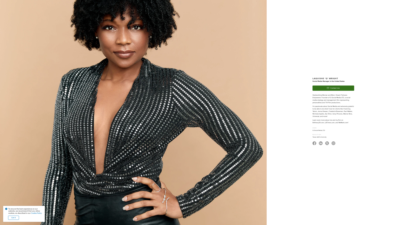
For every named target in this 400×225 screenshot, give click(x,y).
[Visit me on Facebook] (314, 144)
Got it (13, 217)
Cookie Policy (36, 213)
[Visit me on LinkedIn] (321, 144)
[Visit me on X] (327, 144)
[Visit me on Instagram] (333, 144)
